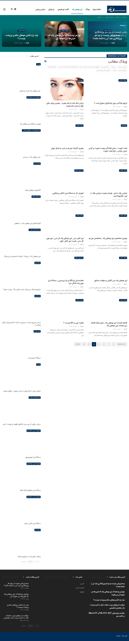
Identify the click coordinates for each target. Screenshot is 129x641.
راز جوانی (51, 9)
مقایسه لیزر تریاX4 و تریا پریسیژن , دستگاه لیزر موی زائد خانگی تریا (66, 282)
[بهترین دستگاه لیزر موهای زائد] (21, 108)
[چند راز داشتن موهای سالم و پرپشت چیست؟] (35, 608)
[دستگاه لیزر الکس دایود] (21, 507)
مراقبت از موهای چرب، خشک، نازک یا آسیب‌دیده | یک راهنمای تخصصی (107, 607)
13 (84, 344)
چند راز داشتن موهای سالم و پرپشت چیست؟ (21, 37)
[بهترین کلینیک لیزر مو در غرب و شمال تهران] (64, 134)
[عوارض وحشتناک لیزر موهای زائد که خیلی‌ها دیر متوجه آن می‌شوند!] (35, 597)
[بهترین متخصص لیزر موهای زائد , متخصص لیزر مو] (107, 224)
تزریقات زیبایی (122, 80)
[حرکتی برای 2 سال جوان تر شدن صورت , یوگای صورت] (21, 375)
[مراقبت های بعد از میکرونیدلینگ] (21, 540)
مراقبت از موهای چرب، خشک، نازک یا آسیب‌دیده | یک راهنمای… (16, 617)
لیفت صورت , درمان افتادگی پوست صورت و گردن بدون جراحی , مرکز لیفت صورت (108, 150)
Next (78, 344)
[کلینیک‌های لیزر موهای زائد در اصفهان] (21, 207)
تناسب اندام (37, 331)
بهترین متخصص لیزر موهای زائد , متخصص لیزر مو (108, 238)
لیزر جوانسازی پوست (34, 230)
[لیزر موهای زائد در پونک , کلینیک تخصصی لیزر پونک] (21, 240)
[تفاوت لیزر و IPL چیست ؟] (64, 308)
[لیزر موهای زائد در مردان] (21, 141)
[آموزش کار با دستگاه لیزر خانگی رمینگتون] (64, 179)
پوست (114, 70)
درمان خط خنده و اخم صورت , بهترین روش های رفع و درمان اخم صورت (65, 105)
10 (98, 344)
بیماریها (113, 67)
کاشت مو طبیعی (63, 9)
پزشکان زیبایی (122, 70)
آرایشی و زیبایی (122, 67)
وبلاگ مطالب (107, 31)
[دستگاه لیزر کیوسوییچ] (21, 441)
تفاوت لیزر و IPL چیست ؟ (73, 323)
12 (89, 344)
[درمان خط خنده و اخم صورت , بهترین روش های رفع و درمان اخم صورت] (64, 89)
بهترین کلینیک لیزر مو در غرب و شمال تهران (67, 148)
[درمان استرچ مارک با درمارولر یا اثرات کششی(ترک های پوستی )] (21, 306)
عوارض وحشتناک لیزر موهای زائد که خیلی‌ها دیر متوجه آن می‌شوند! (108, 593)
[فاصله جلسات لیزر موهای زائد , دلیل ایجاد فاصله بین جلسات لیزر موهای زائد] (107, 308)
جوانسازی (80, 80)
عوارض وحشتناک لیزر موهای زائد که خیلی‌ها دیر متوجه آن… (64, 37)
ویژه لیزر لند (37, 164)
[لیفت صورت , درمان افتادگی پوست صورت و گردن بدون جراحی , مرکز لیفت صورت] (107, 134)
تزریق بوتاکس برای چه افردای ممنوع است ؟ (110, 103)
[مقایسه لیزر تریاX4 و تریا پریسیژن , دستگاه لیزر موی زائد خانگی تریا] (64, 266)
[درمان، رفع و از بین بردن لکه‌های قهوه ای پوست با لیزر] (21, 408)
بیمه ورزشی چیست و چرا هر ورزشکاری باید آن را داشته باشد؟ (107, 37)
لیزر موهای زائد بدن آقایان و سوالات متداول (110, 280)
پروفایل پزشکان (52, 67)
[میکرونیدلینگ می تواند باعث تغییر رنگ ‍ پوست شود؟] (21, 273)
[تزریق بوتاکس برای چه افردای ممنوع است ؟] (107, 89)
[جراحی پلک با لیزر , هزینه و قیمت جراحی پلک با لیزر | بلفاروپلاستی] (107, 179)
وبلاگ (87, 9)
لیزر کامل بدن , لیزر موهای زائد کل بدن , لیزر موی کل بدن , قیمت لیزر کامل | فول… (65, 240)
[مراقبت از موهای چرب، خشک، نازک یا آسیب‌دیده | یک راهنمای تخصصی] (35, 619)
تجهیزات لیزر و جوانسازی (103, 70)
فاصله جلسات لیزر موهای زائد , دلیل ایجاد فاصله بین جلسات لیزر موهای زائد (109, 324)
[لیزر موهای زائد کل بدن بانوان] (21, 75)
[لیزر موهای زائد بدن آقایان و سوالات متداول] (107, 266)
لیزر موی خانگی (79, 170)
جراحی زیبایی (40, 9)
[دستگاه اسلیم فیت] (21, 342)
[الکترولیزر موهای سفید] (21, 174)
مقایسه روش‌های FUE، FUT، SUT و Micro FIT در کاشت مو (107, 615)
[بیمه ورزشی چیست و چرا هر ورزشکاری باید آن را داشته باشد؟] (35, 586)
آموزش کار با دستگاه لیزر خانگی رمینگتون (68, 193)
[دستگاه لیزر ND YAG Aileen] (21, 474)
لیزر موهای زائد (77, 9)
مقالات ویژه (97, 9)
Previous (121, 344)
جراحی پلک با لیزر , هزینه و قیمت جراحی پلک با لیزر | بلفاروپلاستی (108, 195)
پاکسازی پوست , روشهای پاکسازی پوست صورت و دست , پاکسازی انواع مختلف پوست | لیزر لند (84, 67)
